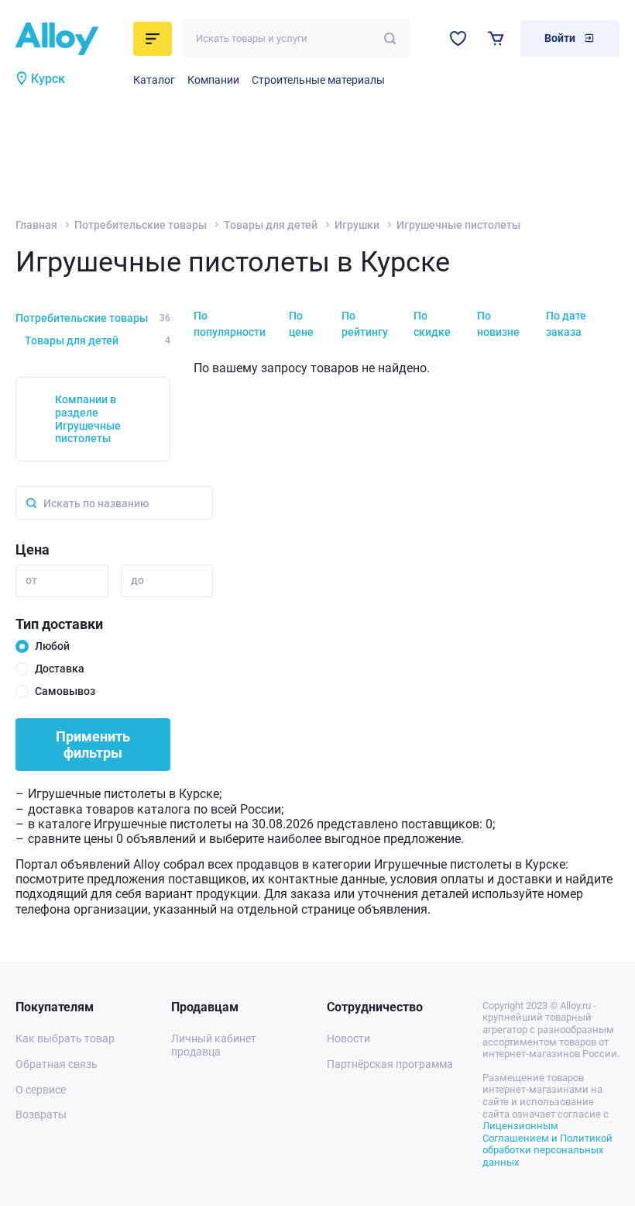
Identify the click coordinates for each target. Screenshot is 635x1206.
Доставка (59, 668)
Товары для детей (271, 225)
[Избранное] (458, 38)
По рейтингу (365, 323)
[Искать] (390, 38)
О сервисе (40, 1089)
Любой (52, 646)
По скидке (432, 323)
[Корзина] (496, 38)
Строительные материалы (318, 80)
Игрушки (357, 225)
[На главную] (69, 38)
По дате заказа (566, 323)
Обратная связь (56, 1064)
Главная (36, 225)
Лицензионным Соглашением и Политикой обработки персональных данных (547, 1144)
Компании (213, 80)
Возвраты (41, 1114)
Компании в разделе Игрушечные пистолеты (88, 418)
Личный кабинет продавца (213, 1045)
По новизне (498, 323)
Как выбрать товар (65, 1038)
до (137, 580)
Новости (348, 1038)
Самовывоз (65, 691)
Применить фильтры (93, 744)
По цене (301, 323)
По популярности (230, 323)
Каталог (154, 80)
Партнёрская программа (390, 1064)
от (31, 580)
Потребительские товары (140, 225)
